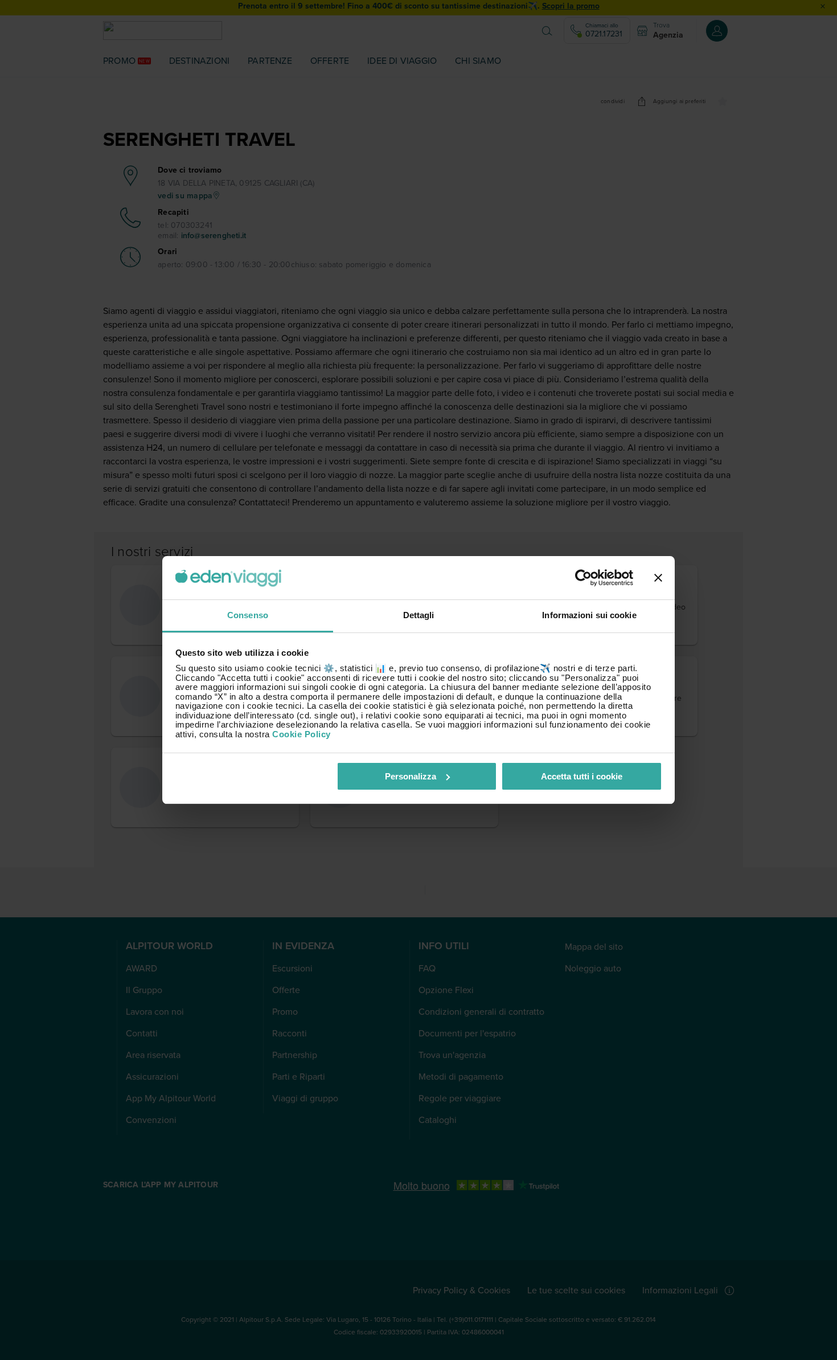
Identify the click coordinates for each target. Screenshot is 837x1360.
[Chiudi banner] (658, 578)
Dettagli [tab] (418, 615)
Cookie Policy (301, 734)
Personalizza (410, 776)
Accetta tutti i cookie (581, 776)
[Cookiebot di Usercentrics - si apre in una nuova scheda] (583, 577)
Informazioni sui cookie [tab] (589, 615)
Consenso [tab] (247, 615)
